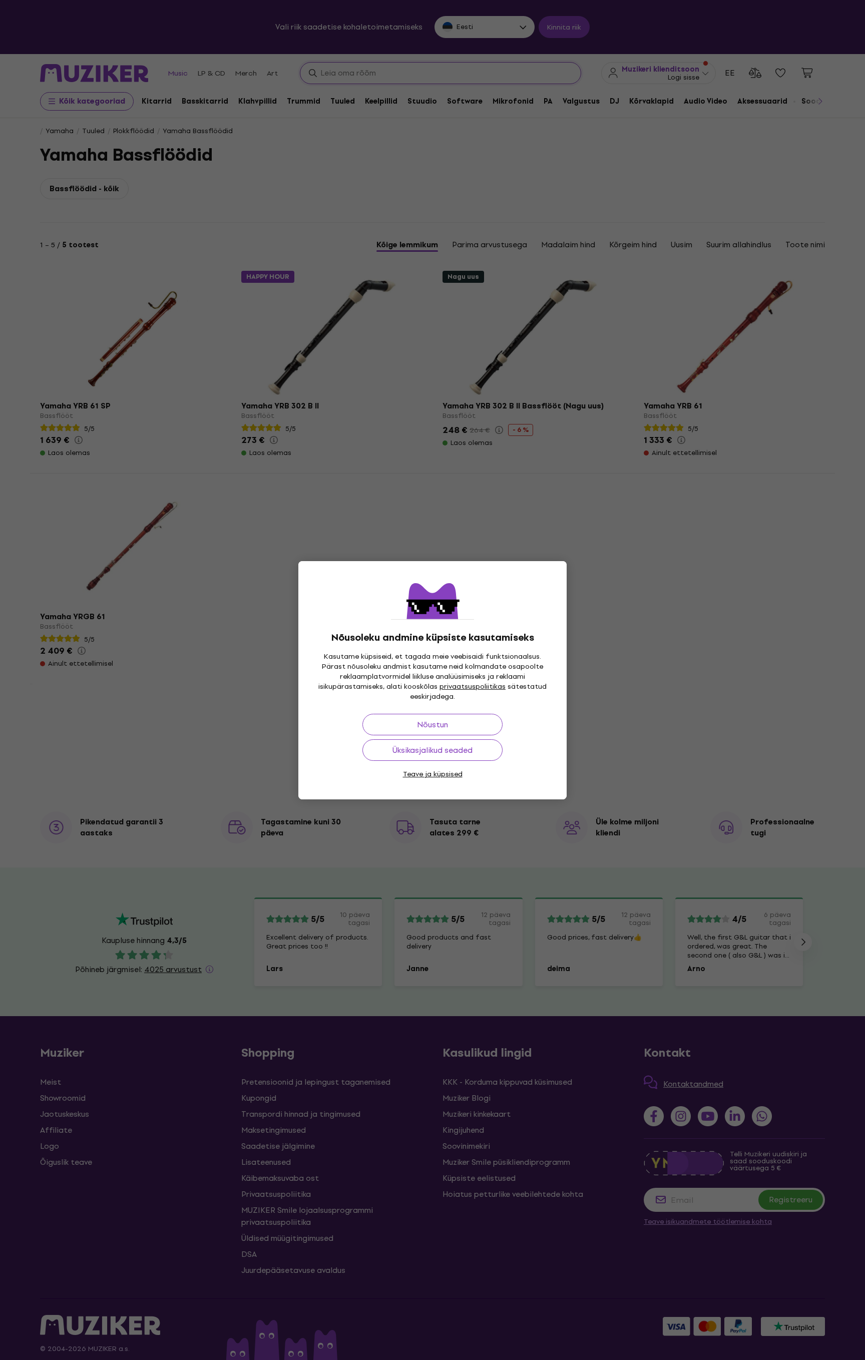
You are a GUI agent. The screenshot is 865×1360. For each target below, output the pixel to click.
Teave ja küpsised (433, 774)
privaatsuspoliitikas (473, 686)
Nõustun (432, 724)
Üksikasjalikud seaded (432, 750)
